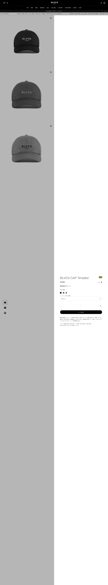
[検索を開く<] (7, 3)
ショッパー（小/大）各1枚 (65, 295)
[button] (63, 286)
